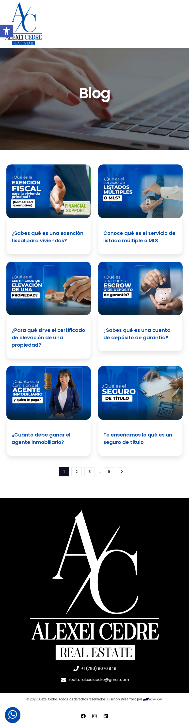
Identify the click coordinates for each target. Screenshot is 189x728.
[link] (6, 31)
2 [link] (77, 471)
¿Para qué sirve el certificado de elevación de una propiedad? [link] (48, 337)
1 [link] (64, 471)
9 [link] (109, 471)
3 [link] (90, 471)
